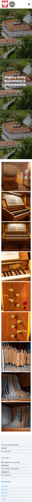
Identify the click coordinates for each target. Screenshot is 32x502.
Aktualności (4, 489)
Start (8, 88)
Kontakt (3, 499)
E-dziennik (4, 486)
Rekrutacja (4, 493)
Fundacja (4, 496)
